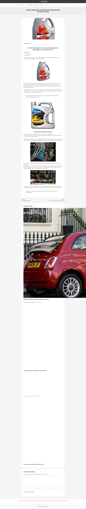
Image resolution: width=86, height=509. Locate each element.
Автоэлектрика (29, 4)
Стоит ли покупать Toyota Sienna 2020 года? (33, 464)
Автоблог (22, 4)
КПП (46, 4)
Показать (30, 43)
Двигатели (35, 4)
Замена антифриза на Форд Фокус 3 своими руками (34, 370)
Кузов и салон (41, 4)
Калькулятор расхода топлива (27, 500)
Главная (18, 4)
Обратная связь (64, 500)
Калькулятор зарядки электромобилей (40, 500)
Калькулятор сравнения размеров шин (54, 500)
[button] (69, 1)
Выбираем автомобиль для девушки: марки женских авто (36, 299)
